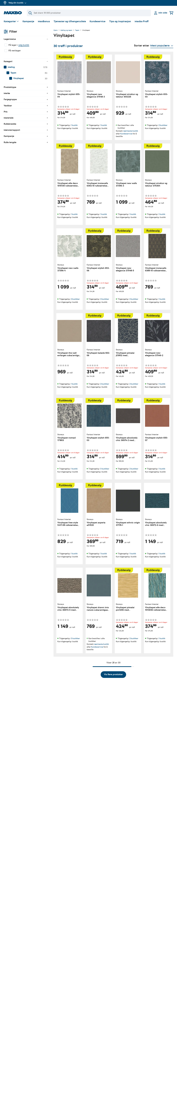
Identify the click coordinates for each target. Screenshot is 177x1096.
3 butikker (104, 468)
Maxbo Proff (142, 21)
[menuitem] (26, 67)
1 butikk (74, 125)
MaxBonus (44, 21)
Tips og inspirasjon (120, 21)
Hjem (56, 30)
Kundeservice (97, 21)
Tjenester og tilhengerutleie (70, 21)
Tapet (77, 30)
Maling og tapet (66, 30)
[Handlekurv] (171, 12)
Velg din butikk (15, 2)
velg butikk (23, 45)
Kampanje (28, 21)
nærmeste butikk (130, 131)
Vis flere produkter (113, 674)
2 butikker (163, 125)
